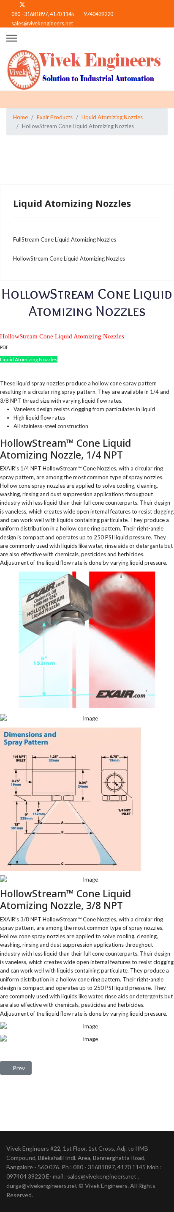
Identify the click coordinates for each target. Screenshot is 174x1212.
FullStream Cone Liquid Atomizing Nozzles (64, 239)
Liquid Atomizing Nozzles (28, 359)
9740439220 (98, 14)
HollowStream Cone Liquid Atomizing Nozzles (69, 258)
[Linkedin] (36, 4)
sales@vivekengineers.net (42, 23)
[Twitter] (22, 4)
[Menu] (11, 38)
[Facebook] (8, 4)
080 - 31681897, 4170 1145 (42, 14)
